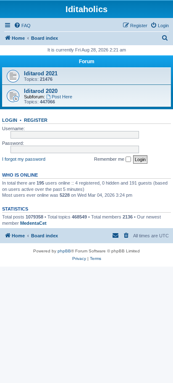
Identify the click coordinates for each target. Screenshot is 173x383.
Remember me (110, 159)
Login (9, 120)
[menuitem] (22, 26)
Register (35, 120)
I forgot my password (23, 159)
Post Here (62, 96)
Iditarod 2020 (41, 91)
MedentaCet (33, 223)
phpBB (64, 251)
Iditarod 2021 (41, 73)
